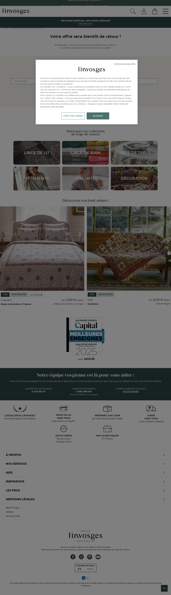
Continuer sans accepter (124, 64)
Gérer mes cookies (73, 116)
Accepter (98, 116)
